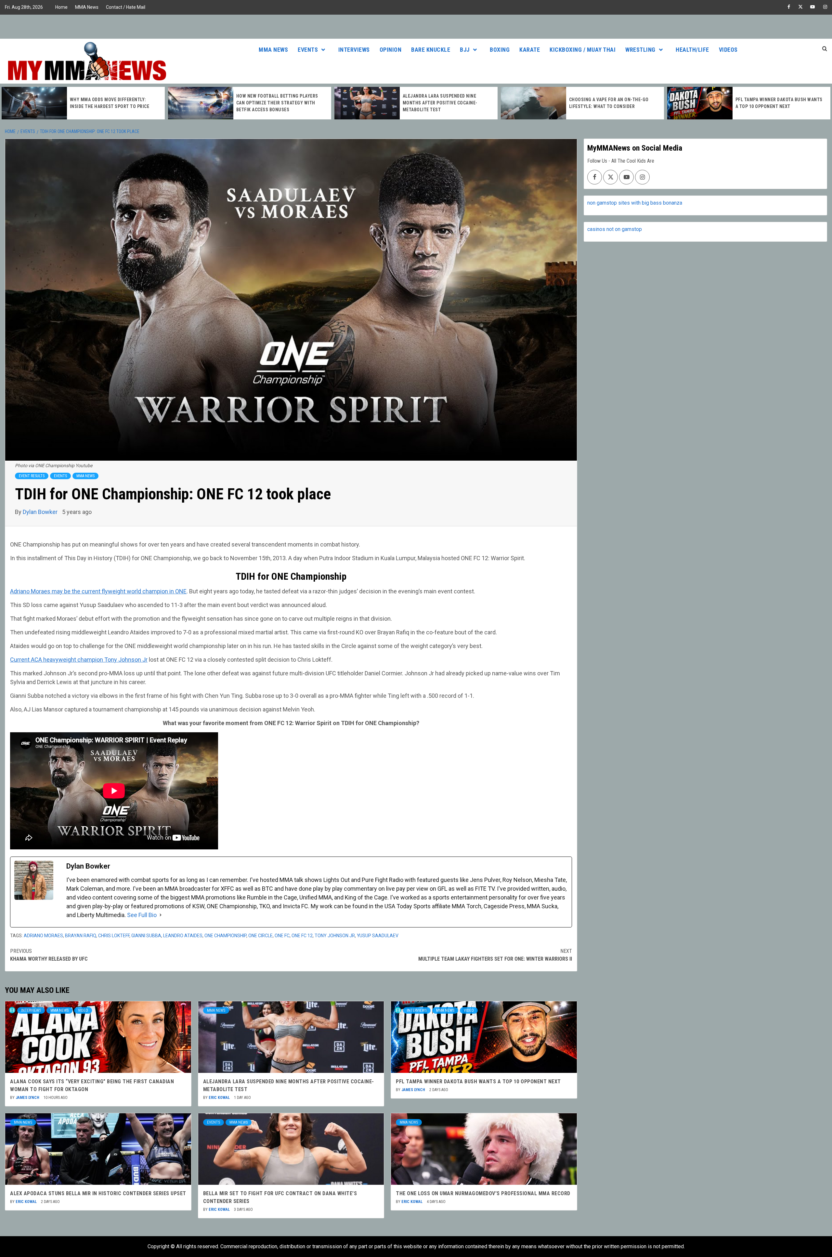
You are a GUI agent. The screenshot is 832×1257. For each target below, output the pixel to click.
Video (83, 1010)
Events (308, 49)
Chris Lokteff (113, 935)
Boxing (500, 49)
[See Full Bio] (160, 915)
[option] (83, 103)
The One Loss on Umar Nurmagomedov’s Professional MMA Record (483, 1193)
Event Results (32, 476)
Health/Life (692, 49)
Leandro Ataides (182, 935)
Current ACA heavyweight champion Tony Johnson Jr (79, 659)
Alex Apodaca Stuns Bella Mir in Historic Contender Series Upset (98, 1193)
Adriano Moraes (43, 935)
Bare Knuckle (430, 49)
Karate (529, 49)
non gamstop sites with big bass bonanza (634, 203)
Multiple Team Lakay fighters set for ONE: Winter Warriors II (495, 955)
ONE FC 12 (302, 935)
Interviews (354, 49)
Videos (728, 49)
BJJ (465, 49)
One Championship (225, 935)
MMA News (86, 7)
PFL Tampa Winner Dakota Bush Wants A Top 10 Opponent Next (478, 1081)
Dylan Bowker (41, 511)
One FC (282, 935)
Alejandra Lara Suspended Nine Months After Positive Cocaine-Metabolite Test (440, 102)
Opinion (391, 49)
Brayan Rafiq (80, 935)
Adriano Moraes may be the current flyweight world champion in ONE (98, 591)
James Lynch (28, 1097)
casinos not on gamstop (614, 229)
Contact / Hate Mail (125, 7)
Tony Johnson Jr (335, 935)
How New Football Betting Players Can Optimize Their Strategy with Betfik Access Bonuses (277, 102)
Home (61, 7)
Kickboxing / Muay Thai (583, 49)
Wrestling (640, 49)
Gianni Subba (146, 935)
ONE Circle (260, 935)
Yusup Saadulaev (377, 935)
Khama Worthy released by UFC (49, 955)
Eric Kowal (220, 1097)
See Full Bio (142, 915)
